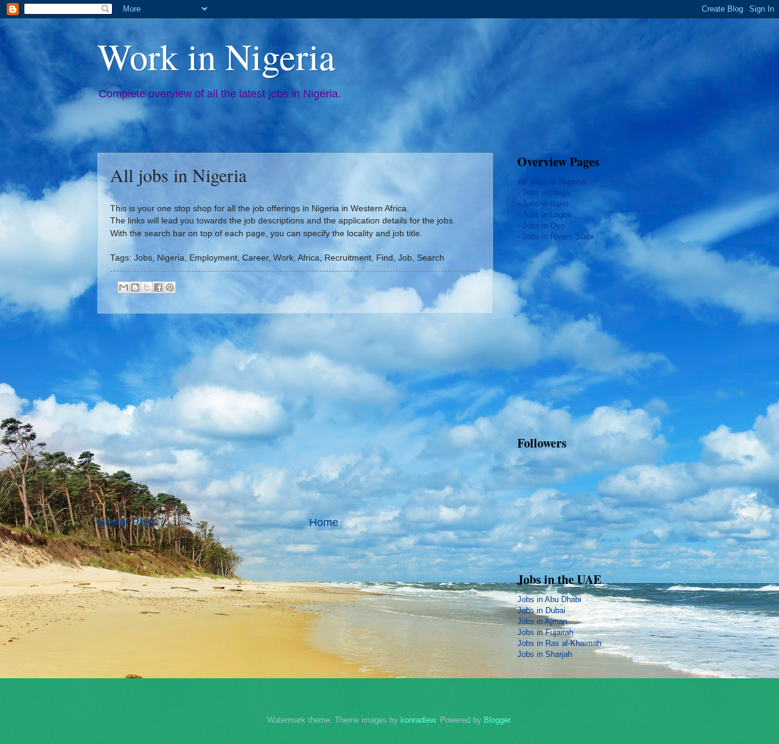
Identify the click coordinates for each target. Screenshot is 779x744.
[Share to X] (147, 287)
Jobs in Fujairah (545, 632)
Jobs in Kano (545, 203)
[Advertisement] (295, 414)
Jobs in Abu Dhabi (549, 599)
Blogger (497, 720)
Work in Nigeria (216, 56)
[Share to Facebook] (158, 287)
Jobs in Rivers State (558, 236)
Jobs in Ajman (542, 621)
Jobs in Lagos (546, 214)
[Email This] (123, 287)
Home (323, 522)
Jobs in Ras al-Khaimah (559, 643)
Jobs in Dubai (541, 610)
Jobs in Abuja (546, 192)
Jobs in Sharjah (544, 654)
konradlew (417, 720)
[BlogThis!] (135, 287)
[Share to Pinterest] (170, 287)
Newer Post (125, 522)
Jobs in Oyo (543, 225)
